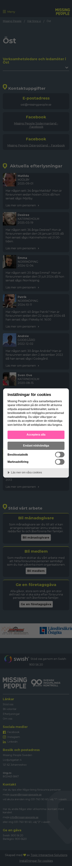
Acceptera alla (36, 434)
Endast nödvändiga (36, 445)
